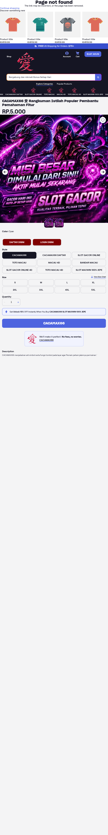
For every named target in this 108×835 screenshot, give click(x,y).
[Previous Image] (5, 172)
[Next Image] (103, 172)
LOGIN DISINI (47, 242)
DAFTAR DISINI (16, 242)
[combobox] (51, 77)
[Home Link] (25, 61)
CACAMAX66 (54, 323)
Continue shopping (9, 8)
